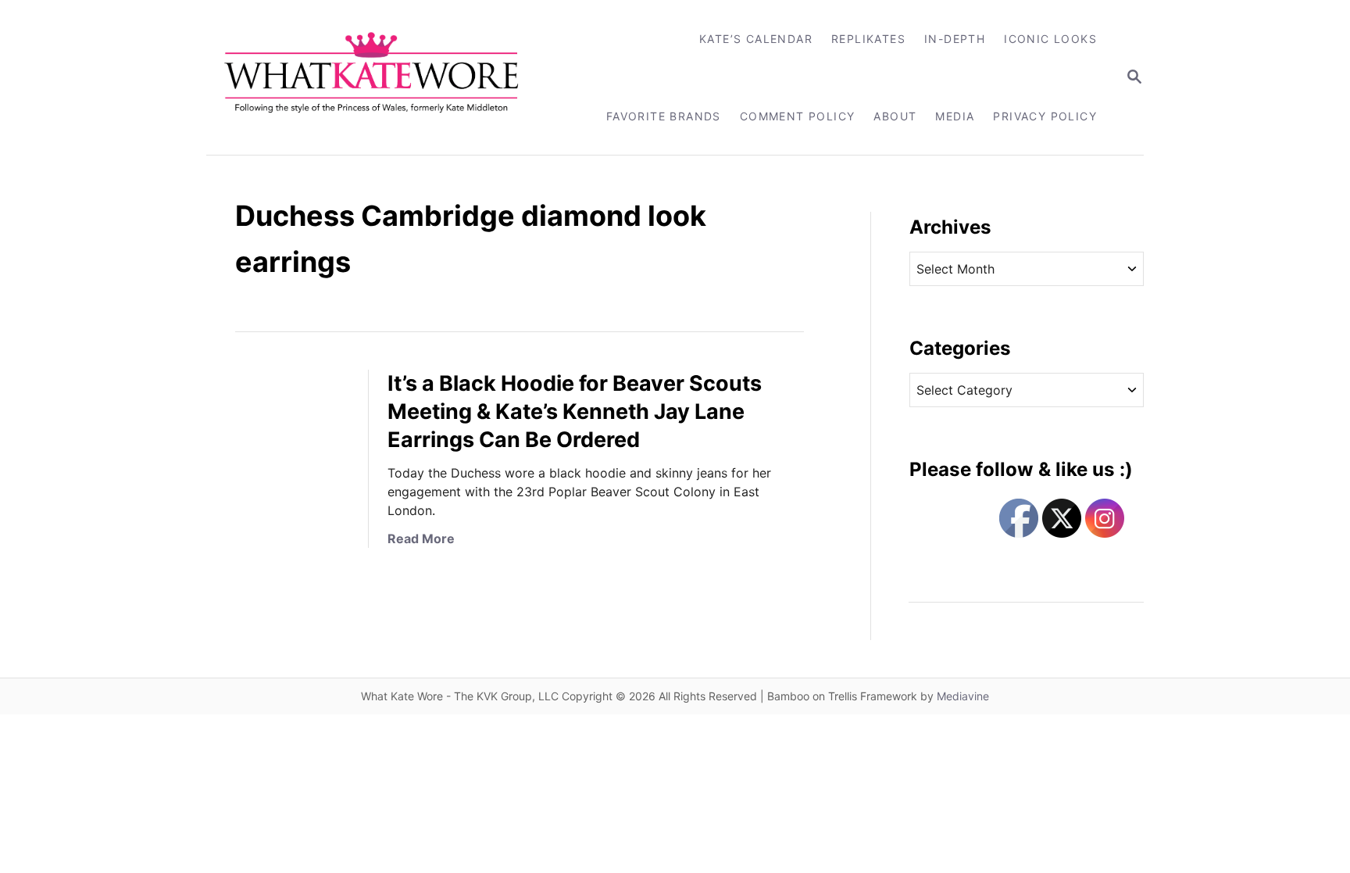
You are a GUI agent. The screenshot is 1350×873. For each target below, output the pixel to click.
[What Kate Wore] (381, 77)
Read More (421, 538)
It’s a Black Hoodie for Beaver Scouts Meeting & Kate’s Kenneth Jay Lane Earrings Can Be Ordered (575, 411)
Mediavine (963, 696)
